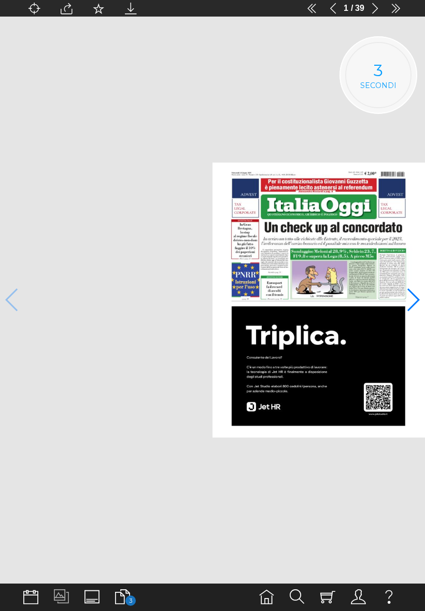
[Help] (389, 597)
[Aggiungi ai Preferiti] (98, 8)
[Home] (266, 597)
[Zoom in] (280, 8)
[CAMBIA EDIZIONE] (31, 597)
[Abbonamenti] (328, 597)
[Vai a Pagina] (34, 8)
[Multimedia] (61, 597)
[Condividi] (66, 8)
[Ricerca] (297, 597)
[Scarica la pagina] (131, 8)
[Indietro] (333, 8)
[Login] (358, 597)
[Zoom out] (163, 8)
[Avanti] (374, 8)
